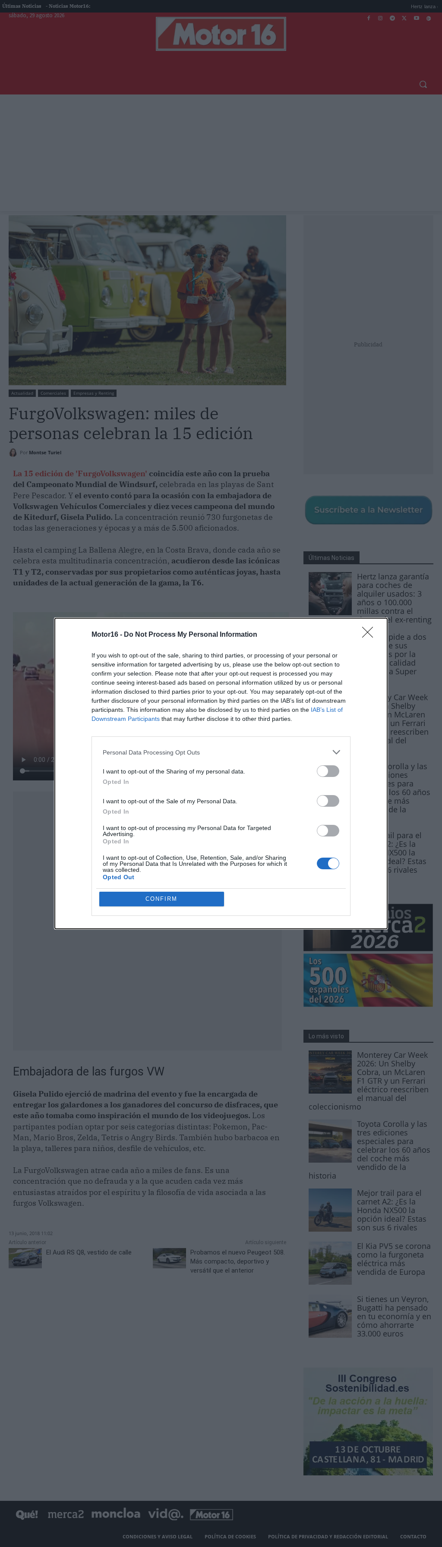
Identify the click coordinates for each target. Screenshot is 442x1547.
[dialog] (221, 773)
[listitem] (221, 752)
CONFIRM (161, 899)
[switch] (328, 771)
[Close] (370, 635)
